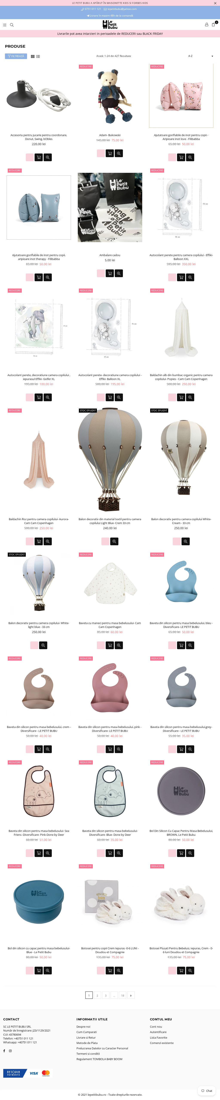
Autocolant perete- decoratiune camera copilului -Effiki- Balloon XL (110, 377)
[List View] (38, 56)
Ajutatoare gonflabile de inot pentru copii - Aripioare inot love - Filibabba (181, 137)
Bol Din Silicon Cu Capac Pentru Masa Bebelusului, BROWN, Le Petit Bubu (181, 833)
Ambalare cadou (109, 255)
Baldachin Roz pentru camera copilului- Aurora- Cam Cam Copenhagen (39, 521)
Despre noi (83, 1027)
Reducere (86, 66)
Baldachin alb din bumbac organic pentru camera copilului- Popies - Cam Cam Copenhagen (181, 377)
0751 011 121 (92, 9)
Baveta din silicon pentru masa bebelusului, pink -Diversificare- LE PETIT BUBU (109, 729)
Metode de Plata (87, 1043)
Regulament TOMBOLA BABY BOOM (99, 1059)
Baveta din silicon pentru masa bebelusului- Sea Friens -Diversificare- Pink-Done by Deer (39, 833)
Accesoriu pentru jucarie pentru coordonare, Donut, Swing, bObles (39, 137)
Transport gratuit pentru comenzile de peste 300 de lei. (124, 34)
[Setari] (206, 24)
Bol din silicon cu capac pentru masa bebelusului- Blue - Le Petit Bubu (39, 950)
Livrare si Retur (86, 1037)
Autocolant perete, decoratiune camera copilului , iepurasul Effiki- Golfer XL (39, 377)
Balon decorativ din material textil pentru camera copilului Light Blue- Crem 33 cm (110, 521)
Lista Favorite (158, 1037)
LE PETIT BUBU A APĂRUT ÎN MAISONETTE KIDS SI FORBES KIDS (110, 3)
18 (122, 995)
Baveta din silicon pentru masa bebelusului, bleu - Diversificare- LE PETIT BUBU (181, 625)
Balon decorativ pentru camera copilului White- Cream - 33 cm (181, 521)
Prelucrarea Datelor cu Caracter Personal (102, 1048)
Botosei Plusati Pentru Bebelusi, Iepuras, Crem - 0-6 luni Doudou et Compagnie (181, 950)
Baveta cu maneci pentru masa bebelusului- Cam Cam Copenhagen (110, 625)
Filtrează (17, 56)
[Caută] (11, 24)
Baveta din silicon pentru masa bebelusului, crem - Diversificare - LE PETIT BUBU (39, 729)
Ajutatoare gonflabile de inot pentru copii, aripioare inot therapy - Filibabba (39, 257)
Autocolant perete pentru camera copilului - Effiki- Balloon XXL (181, 257)
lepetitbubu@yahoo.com (122, 9)
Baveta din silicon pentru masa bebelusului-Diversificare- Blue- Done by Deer (110, 833)
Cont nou (156, 1027)
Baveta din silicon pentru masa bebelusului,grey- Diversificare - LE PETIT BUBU (181, 729)
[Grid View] (32, 56)
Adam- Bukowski (110, 135)
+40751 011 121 (23, 1038)
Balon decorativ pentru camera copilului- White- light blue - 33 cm (38, 625)
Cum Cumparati (86, 1032)
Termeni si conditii (88, 1054)
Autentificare (158, 1032)
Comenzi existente (162, 1043)
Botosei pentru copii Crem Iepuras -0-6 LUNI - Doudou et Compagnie (110, 950)
